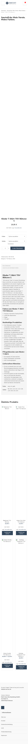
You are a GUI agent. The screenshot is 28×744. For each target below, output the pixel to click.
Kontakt (3, 721)
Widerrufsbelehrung (6, 732)
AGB (2, 728)
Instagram (2, 707)
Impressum (4, 735)
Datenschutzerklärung (6, 724)
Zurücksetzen (11, 244)
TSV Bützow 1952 (10, 258)
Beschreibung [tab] (6, 266)
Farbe (3, 236)
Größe (4, 241)
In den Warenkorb (17, 248)
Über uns (3, 717)
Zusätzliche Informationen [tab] (10, 268)
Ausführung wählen (7, 533)
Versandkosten (18, 228)
